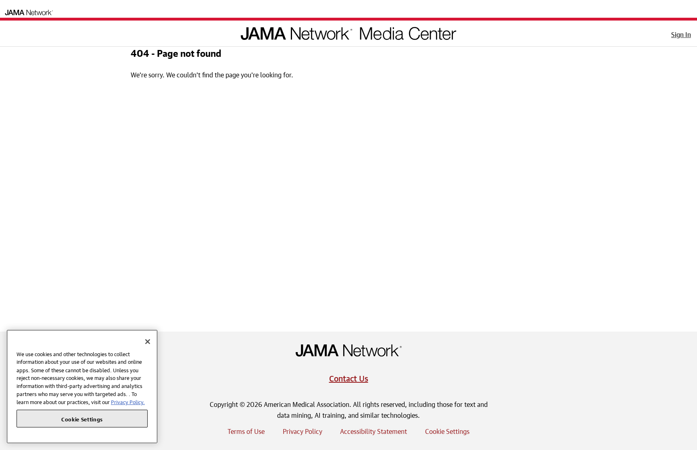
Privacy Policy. (128, 401)
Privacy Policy (302, 430)
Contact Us (348, 377)
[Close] (148, 341)
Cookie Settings (447, 430)
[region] (82, 387)
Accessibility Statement (373, 430)
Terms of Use (246, 430)
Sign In (681, 33)
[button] (11, 32)
